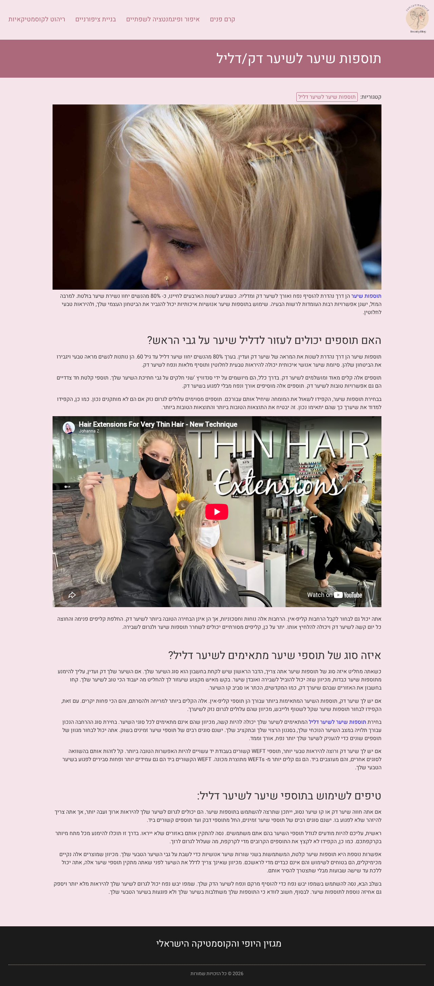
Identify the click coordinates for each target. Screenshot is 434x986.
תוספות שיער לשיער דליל (327, 97)
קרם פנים (222, 19)
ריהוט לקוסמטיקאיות (36, 19)
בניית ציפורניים (95, 19)
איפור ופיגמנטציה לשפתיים (163, 19)
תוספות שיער (366, 296)
